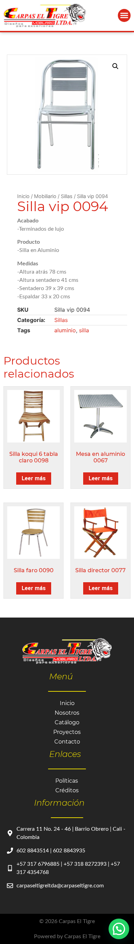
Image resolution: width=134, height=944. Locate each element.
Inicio (23, 196)
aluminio (65, 330)
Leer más (34, 478)
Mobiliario (45, 196)
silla (84, 330)
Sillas (66, 196)
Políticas (66, 781)
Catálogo (67, 722)
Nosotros (67, 713)
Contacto (67, 741)
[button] (124, 15)
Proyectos (67, 732)
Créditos (67, 790)
